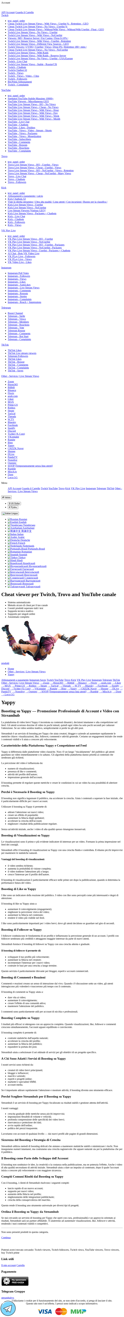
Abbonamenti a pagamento (15, 680)
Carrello (20, 1265)
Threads (12, 416)
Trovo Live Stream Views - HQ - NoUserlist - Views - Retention (41, 170)
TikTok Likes (14, 350)
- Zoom (44, 682)
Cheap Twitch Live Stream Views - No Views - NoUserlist (38, 49)
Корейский (28, 563)
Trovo (4, 156)
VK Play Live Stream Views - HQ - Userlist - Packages (36, 244)
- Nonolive (18, 691)
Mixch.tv (12, 471)
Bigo (10, 442)
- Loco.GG (8, 694)
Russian (22, 519)
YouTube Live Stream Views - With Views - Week (33, 116)
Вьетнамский (32, 580)
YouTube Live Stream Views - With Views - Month (34, 118)
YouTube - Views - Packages (22, 133)
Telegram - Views (17, 319)
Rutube (11, 439)
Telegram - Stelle (16, 316)
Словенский (31, 577)
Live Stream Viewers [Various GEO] (26, 210)
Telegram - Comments (19, 333)
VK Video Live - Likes (19, 262)
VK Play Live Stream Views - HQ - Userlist (30, 239)
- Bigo (62, 688)
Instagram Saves (37, 680)
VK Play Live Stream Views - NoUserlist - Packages (35, 247)
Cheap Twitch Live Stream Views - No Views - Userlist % (37, 26)
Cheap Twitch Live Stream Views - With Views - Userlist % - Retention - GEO (48, 23)
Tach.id (11, 413)
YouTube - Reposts (17, 145)
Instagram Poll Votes (18, 273)
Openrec (12, 463)
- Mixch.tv (105, 691)
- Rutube (51, 688)
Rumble (12, 468)
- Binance (81, 682)
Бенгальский (31, 572)
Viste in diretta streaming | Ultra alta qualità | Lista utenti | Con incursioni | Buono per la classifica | (57, 201)
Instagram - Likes (17, 281)
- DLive (114, 688)
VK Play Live (8, 230)
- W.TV (76, 685)
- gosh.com (104, 682)
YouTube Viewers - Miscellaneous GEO (28, 101)
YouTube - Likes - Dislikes (21, 127)
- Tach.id (52, 685)
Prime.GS (13, 404)
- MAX (6, 685)
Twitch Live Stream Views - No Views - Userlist (32, 32)
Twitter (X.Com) (16, 433)
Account (10, 12)
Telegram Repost (16, 330)
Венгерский (30, 575)
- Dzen (116, 691)
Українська (28, 525)
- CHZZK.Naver (87, 688)
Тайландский (32, 586)
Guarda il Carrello (24, 12)
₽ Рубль (13, 507)
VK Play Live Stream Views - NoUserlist (29, 241)
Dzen (10, 474)
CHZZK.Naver (16, 448)
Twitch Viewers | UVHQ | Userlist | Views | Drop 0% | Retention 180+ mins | (47, 47)
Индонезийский (37, 566)
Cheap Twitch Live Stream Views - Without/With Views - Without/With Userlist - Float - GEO (56, 29)
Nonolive (12, 460)
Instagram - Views (17, 279)
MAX (11, 402)
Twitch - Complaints (18, 84)
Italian (20, 534)
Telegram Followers (18, 356)
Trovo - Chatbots (16, 179)
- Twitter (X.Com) (20, 688)
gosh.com (13, 396)
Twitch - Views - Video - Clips (23, 76)
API (3, 12)
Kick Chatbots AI (17, 199)
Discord (12, 431)
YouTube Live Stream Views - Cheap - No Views (33, 107)
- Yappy (72, 688)
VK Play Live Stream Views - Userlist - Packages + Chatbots (39, 250)
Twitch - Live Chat (17, 61)
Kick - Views (14, 225)
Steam (11, 410)
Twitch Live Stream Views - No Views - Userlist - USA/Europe (40, 58)
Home (11, 668)
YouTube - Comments (19, 142)
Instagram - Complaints (19, 299)
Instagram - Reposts (18, 293)
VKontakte (13, 436)
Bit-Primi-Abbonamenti (20, 81)
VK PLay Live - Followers (21, 256)
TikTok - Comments (18, 364)
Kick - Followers (16, 222)
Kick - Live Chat (16, 216)
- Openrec (31, 691)
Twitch (4, 15)
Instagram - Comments (19, 290)
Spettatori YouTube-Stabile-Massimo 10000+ (31, 98)
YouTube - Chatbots (18, 124)
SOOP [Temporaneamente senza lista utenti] (30, 465)
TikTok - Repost (16, 362)
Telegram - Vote (16, 327)
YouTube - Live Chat (18, 121)
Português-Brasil (36, 548)
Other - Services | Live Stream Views (20, 376)
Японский (28, 583)
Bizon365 (13, 384)
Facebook (13, 425)
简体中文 (26, 531)
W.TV (11, 419)
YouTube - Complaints (19, 150)
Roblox (11, 407)
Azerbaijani (28, 528)
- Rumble (92, 691)
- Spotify (113, 685)
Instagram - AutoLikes (19, 284)
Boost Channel (15, 313)
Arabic (21, 537)
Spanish (22, 554)
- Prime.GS (18, 685)
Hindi (19, 560)
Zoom (11, 381)
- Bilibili (69, 682)
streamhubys (7, 1297)
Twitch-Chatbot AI (17, 70)
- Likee (116, 682)
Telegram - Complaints (19, 339)
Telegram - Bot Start (18, 336)
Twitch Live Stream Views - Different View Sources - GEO (38, 44)
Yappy (11, 445)
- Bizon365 (56, 682)
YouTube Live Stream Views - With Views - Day (33, 113)
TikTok (5, 344)
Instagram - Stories (17, 296)
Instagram (6, 267)
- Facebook (101, 685)
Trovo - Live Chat (17, 176)
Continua (6, 1237)
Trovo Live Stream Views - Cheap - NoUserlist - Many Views (39, 173)
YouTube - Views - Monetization (24, 136)
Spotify (11, 428)
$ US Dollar (14, 503)
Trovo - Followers (17, 182)
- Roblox (31, 685)
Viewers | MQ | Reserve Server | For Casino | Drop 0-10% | (38, 38)
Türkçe (22, 557)
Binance (12, 390)
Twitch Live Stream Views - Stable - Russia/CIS (32, 64)
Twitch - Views (15, 73)
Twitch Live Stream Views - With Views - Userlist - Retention (39, 41)
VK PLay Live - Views (20, 259)
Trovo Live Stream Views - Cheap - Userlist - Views (34, 167)
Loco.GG (13, 477)
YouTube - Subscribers (19, 139)
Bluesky (12, 422)
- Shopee (102, 688)
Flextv (11, 393)
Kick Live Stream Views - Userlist (25, 204)
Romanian (26, 551)
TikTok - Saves (15, 370)
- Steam (42, 685)
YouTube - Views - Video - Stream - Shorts (30, 130)
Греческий (28, 569)
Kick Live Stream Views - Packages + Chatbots (32, 213)
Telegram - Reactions (18, 324)
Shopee (11, 451)
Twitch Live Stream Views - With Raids (28, 52)
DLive (11, 454)
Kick (3, 187)
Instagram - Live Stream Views (23, 287)
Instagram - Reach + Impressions (24, 302)
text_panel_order (16, 20)
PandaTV (13, 457)
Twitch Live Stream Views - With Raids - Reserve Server (37, 55)
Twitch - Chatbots (17, 67)
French (21, 543)
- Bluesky (88, 685)
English (22, 522)
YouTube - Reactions (18, 148)
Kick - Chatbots (16, 219)
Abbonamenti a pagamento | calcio (25, 196)
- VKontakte (38, 688)
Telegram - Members (18, 321)
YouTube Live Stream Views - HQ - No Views (32, 104)
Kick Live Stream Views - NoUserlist (27, 207)
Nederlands (28, 545)
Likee (11, 399)
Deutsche (25, 540)
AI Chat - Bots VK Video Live (23, 253)
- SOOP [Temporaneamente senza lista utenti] (62, 691)
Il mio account (8, 1265)
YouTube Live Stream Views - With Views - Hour (33, 110)
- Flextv (92, 682)
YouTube (6, 90)
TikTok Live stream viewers (22, 353)
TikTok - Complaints (18, 367)
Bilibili (11, 387)
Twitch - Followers (17, 78)
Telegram (6, 307)
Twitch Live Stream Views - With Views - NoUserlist (35, 35)
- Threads (65, 685)
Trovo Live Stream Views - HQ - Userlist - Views (33, 164)
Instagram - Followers (19, 276)
